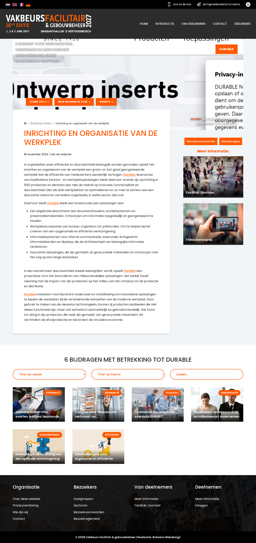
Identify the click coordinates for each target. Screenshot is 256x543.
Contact (220, 24)
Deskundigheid (50, 434)
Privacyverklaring (25, 505)
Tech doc (171, 392)
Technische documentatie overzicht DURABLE (155, 414)
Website (105, 101)
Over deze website (26, 499)
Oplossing (112, 434)
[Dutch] (8, 4)
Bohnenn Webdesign (167, 537)
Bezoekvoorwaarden (201, 141)
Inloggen (201, 505)
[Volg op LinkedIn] (248, 4)
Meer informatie (146, 499)
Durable (196, 119)
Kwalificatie (229, 392)
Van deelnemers (193, 24)
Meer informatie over (72, 101)
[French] (21, 4)
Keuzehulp (53, 392)
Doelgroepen (83, 499)
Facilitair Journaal (147, 505)
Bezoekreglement (87, 519)
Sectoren (80, 505)
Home (144, 24)
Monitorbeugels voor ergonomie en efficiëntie (94, 456)
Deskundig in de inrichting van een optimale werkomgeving (38, 456)
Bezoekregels (231, 141)
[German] (28, 4)
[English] (14, 4)
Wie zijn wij (20, 512)
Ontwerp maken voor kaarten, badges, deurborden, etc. (39, 416)
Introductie (165, 24)
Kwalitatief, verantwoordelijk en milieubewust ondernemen (216, 414)
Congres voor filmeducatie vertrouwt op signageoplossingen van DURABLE (96, 419)
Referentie (112, 392)
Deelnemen (242, 24)
